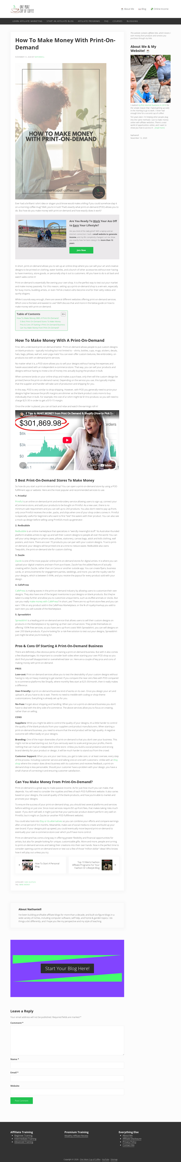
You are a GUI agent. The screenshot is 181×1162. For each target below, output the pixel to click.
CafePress (20, 590)
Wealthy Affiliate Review (76, 1135)
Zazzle (18, 560)
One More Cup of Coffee (90, 1159)
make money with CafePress (44, 601)
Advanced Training (23, 1141)
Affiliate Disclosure (132, 1138)
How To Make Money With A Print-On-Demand (37, 318)
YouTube (105, 1159)
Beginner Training (23, 1135)
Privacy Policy (129, 1141)
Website (14, 1085)
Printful (19, 501)
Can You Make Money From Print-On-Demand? (39, 327)
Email (14, 1072)
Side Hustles (30, 882)
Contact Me (128, 1145)
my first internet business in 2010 (152, 105)
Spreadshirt (21, 620)
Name (14, 1059)
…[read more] (159, 127)
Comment (16, 1022)
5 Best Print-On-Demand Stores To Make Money (40, 321)
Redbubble (20, 531)
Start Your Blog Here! (67, 968)
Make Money (24, 884)
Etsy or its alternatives (51, 821)
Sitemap (114, 1159)
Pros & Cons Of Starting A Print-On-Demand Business (42, 324)
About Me (128, 1135)
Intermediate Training (25, 1138)
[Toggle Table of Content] (62, 314)
